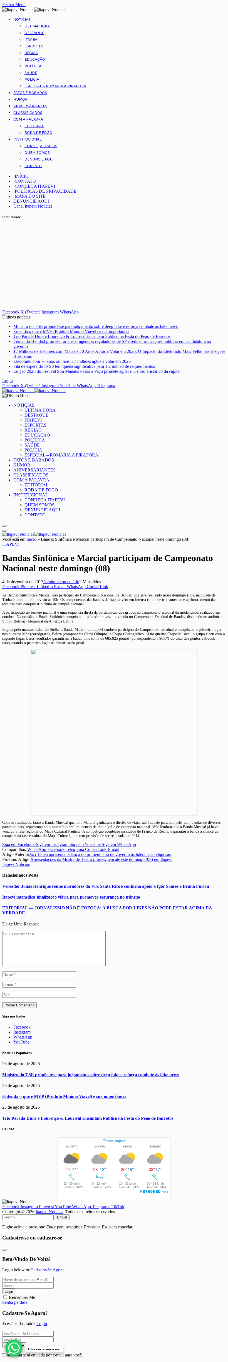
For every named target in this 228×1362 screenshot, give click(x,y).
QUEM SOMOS (37, 152)
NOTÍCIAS (22, 19)
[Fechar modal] (4, 1250)
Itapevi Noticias (16, 864)
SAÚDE (30, 73)
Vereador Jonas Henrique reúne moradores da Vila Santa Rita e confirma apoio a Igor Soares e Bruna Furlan (105, 886)
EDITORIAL (34, 126)
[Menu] (4, 526)
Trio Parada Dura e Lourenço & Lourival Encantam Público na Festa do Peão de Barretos (91, 336)
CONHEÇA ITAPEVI (40, 146)
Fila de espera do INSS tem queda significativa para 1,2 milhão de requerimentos (84, 366)
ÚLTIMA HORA (37, 26)
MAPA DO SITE (30, 196)
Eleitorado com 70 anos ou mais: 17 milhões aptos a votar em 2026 (72, 361)
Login (8, 1291)
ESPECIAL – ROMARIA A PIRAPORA (55, 86)
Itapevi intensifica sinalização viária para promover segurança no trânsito (71, 897)
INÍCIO (22, 176)
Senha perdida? (15, 1302)
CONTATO (33, 166)
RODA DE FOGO (38, 132)
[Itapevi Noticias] (34, 390)
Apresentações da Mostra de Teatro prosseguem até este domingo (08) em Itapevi (101, 859)
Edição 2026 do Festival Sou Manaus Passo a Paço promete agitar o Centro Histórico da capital (96, 371)
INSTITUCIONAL (27, 139)
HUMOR (20, 99)
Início (31, 539)
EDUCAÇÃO (34, 59)
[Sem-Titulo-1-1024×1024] (114, 814)
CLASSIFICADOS (27, 112)
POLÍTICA (32, 66)
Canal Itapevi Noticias (32, 206)
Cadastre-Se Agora (47, 1269)
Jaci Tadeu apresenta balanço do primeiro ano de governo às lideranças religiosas (100, 854)
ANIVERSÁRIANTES (30, 106)
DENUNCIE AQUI (39, 159)
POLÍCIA (31, 79)
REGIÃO (31, 53)
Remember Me (22, 1297)
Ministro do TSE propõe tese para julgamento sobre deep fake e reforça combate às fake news (95, 326)
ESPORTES (33, 46)
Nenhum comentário (61, 581)
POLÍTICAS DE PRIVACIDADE (45, 191)
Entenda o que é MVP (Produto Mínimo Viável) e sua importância (71, 331)
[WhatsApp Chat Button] (14, 1348)
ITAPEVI (31, 39)
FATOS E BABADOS (30, 93)
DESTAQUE (34, 33)
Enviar (62, 1217)
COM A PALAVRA (28, 119)
